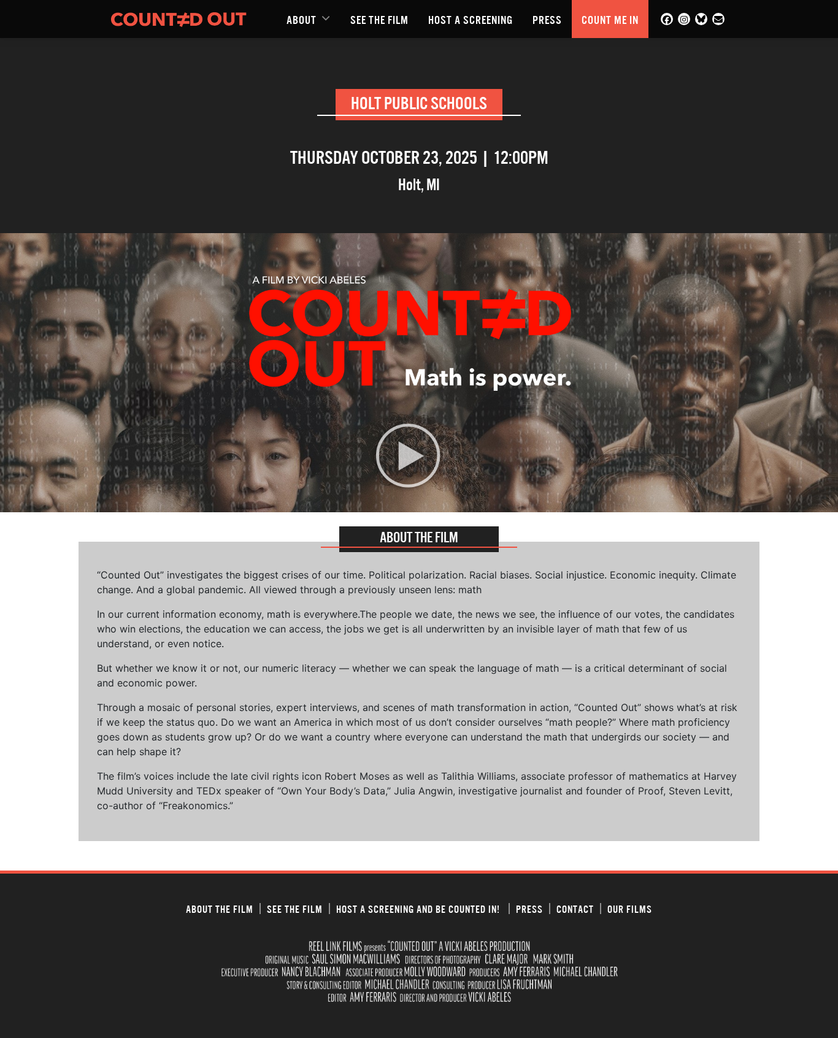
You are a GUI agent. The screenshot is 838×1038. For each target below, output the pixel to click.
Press (547, 19)
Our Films (629, 908)
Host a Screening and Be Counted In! (419, 908)
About (301, 19)
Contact (575, 908)
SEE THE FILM (379, 19)
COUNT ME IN (610, 19)
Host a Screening (470, 19)
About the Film (219, 908)
